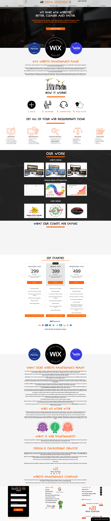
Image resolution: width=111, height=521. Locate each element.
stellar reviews (75, 442)
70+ (46, 508)
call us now (68, 480)
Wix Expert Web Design (42, 20)
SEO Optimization (57, 20)
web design (83, 452)
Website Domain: (14, 493)
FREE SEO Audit (75, 404)
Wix (38, 417)
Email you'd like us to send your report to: (18, 498)
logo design (26, 453)
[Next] (85, 240)
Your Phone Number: (14, 503)
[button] (21, 6)
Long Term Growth (55, 141)
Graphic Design (48, 22)
